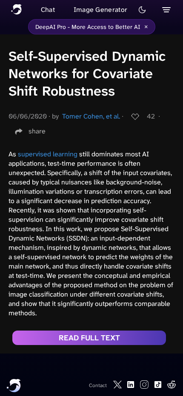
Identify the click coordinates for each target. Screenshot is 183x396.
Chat (48, 9)
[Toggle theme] (142, 10)
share (37, 131)
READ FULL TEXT (89, 338)
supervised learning (47, 154)
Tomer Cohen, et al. (91, 116)
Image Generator (101, 9)
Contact (98, 385)
